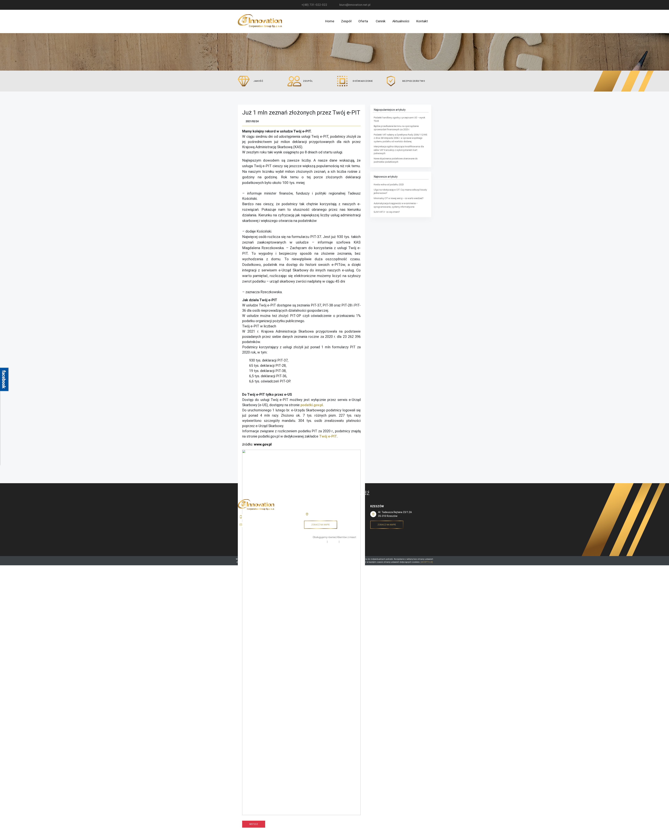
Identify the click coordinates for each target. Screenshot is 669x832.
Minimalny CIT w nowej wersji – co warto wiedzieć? (398, 198)
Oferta (363, 21)
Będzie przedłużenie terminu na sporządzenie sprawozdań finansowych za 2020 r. (396, 128)
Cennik (380, 21)
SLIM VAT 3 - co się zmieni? (387, 212)
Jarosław (333, 541)
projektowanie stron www (346, 553)
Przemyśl (345, 541)
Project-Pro (327, 553)
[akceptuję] (427, 562)
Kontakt (422, 21)
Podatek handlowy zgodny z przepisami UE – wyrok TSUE (399, 119)
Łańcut (322, 541)
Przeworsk (312, 506)
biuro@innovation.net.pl (354, 4)
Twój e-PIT (328, 436)
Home (329, 21)
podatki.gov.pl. (312, 405)
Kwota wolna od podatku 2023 (389, 184)
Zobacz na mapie (320, 524)
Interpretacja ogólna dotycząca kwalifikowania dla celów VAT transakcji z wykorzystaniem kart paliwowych (399, 150)
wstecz (253, 824)
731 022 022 (253, 516)
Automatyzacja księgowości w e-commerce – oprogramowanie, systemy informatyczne (396, 205)
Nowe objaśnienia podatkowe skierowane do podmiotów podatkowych (395, 160)
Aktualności (400, 21)
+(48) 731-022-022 (314, 4)
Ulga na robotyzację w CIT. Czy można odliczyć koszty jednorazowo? (400, 191)
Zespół (346, 21)
